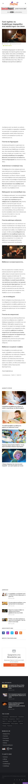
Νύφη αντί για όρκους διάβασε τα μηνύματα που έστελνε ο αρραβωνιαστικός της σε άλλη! (16, 611)
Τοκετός (21, 723)
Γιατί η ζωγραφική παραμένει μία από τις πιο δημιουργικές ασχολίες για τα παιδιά (17, 696)
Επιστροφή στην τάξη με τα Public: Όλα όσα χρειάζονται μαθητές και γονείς (16, 687)
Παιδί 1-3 (13, 375)
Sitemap (5, 742)
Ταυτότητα (5, 736)
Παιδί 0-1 (18, 719)
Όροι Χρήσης (6, 740)
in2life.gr (5, 759)
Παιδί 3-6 (19, 375)
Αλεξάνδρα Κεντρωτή (16, 43)
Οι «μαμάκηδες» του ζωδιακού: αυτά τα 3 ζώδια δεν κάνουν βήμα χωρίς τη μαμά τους (16, 595)
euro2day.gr (5, 761)
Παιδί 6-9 (15, 721)
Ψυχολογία (9, 725)
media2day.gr (6, 765)
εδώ (11, 12)
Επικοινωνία (6, 738)
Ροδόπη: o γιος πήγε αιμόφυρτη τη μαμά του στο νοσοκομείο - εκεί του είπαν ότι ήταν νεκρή (16, 620)
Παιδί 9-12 (20, 721)
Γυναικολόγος (6, 716)
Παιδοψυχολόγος (6, 723)
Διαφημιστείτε (6, 733)
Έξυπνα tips (5, 719)
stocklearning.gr (6, 763)
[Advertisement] (14, 524)
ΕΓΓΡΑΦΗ (14, 665)
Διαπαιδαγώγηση (6, 375)
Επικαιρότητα (12, 719)
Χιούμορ (4, 725)
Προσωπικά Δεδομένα (8, 745)
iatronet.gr (5, 756)
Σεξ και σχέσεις (14, 723)
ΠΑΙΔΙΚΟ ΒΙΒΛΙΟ (8, 45)
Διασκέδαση (21, 716)
